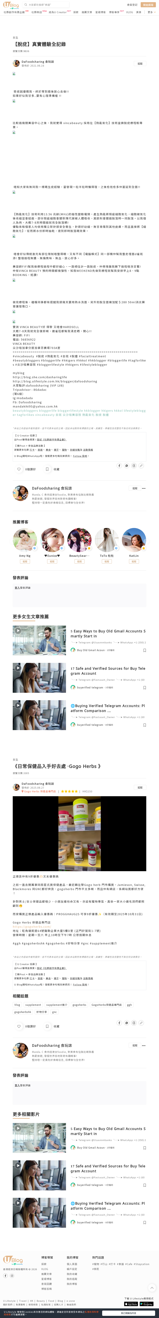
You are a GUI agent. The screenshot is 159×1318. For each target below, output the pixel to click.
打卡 (32, 449)
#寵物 (95, 1264)
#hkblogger (97, 360)
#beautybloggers (26, 360)
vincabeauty (73, 123)
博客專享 (114, 12)
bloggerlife (48, 410)
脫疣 (99, 415)
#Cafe (128, 1264)
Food (53, 1300)
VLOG (129, 12)
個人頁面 (72, 1264)
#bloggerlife (51, 360)
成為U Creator (58, 12)
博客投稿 (46, 1289)
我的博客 (72, 1284)
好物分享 (41, 1012)
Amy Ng (25, 555)
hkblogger (92, 410)
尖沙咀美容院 (72, 415)
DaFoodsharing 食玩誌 (38, 61)
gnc (54, 1012)
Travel (24, 1300)
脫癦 (106, 415)
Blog (62, 1300)
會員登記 (132, 5)
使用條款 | (35, 1304)
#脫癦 (74, 356)
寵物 (64, 449)
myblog (19, 373)
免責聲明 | (22, 1304)
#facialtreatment (92, 356)
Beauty (42, 1300)
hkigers (107, 410)
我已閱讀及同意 (128, 1313)
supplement (33, 1005)
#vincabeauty (23, 356)
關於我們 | (9, 1304)
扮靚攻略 (75, 449)
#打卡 (112, 1264)
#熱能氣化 (52, 356)
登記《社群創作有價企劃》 (52, 439)
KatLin (134, 555)
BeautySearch (79, 555)
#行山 (103, 1264)
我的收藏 (72, 1274)
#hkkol (81, 360)
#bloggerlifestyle (50, 364)
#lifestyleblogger (93, 364)
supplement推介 (56, 1005)
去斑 (59, 415)
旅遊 (40, 449)
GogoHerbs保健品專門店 (107, 1005)
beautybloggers (25, 410)
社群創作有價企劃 (14, 12)
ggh (129, 1005)
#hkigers (68, 360)
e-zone (71, 1300)
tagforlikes (25, 415)
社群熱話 (37, 12)
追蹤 (140, 63)
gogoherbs (79, 1005)
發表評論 (23, 587)
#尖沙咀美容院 (25, 364)
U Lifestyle (11, 1300)
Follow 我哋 (80, 456)
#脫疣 (40, 356)
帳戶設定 (72, 1269)
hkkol (118, 410)
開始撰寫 (148, 5)
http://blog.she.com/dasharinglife (40, 377)
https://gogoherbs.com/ (32, 926)
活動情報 (88, 449)
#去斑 (65, 356)
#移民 (95, 1269)
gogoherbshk (22, 1012)
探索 (76, 12)
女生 (15, 37)
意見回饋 (46, 1284)
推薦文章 (87, 12)
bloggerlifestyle (70, 410)
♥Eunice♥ (52, 555)
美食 (138, 12)
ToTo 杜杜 (107, 555)
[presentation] (13, 541)
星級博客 (100, 12)
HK (33, 1300)
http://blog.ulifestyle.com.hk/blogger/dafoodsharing (55, 381)
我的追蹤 (72, 1279)
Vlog (17, 1005)
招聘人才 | (60, 1304)
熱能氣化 (88, 415)
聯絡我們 (72, 1304)
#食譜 (120, 1264)
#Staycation (141, 1264)
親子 (56, 449)
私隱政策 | (47, 1304)
